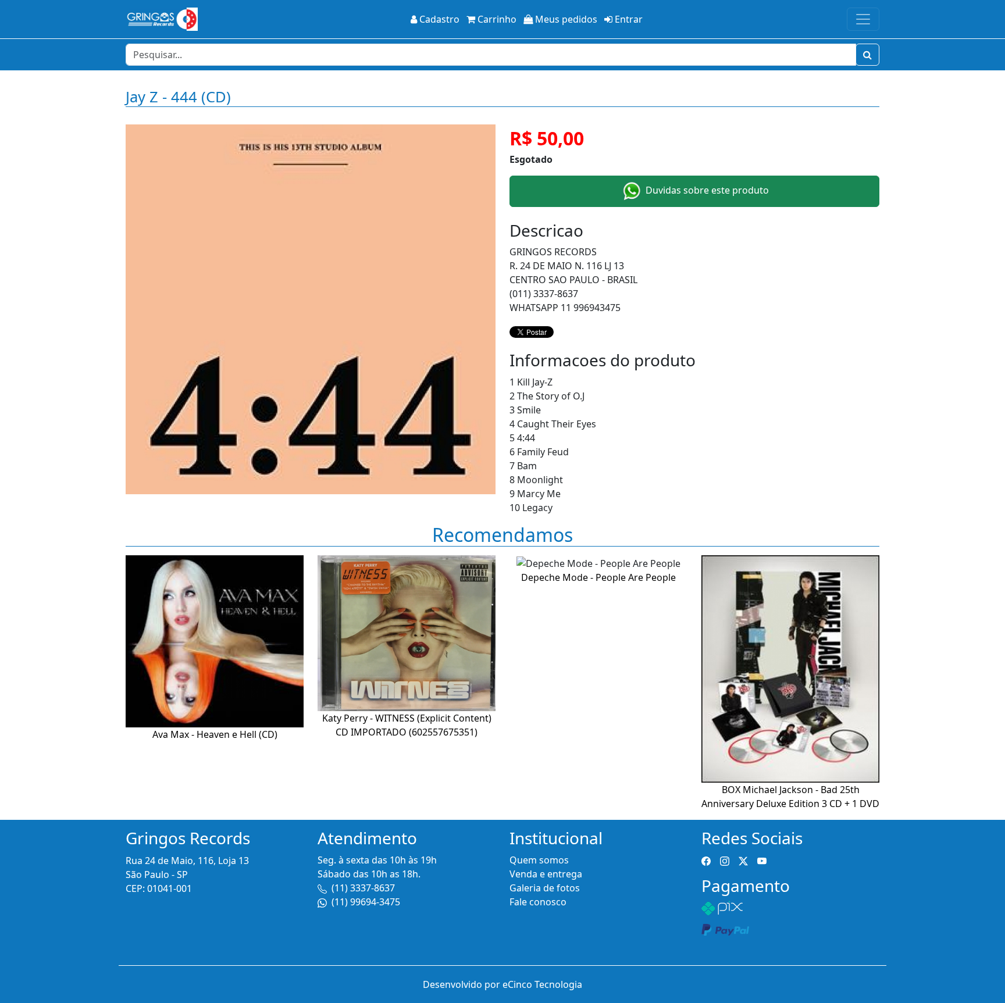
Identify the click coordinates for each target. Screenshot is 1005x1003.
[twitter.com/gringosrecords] (743, 860)
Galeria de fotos (544, 887)
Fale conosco (537, 901)
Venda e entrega (545, 874)
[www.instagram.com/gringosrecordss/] (724, 860)
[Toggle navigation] (863, 19)
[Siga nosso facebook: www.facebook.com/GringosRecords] (706, 860)
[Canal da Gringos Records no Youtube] (762, 860)
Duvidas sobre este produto (706, 190)
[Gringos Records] (162, 19)
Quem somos (539, 860)
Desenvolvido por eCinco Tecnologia (502, 984)
